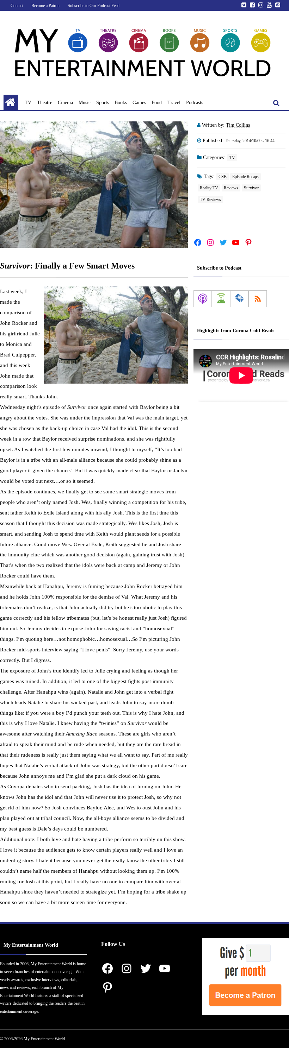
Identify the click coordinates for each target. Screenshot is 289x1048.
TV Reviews (210, 199)
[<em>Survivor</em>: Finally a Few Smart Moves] (94, 184)
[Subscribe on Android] (221, 298)
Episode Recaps (245, 176)
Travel (173, 102)
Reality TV (209, 187)
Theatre (44, 102)
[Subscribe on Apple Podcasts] (202, 298)
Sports (102, 102)
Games (139, 102)
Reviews (231, 187)
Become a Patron (45, 5)
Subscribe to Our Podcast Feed (93, 5)
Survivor (251, 187)
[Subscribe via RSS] (257, 298)
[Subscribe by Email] (239, 298)
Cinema (65, 102)
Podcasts (194, 102)
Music (85, 102)
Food (157, 102)
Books (121, 102)
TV (28, 102)
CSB (223, 176)
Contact (17, 5)
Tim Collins (238, 125)
